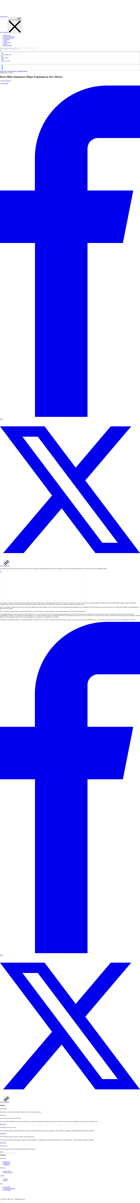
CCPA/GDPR (7, 1190)
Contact (5, 44)
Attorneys (5, 1179)
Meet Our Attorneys (8, 38)
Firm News (8, 80)
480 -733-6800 (4, 32)
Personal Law (6, 1163)
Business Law (6, 35)
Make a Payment (7, 45)
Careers (5, 41)
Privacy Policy (7, 1187)
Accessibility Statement (9, 1188)
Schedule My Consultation (7, 71)
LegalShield (6, 39)
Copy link (6, 565)
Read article (3, 1124)
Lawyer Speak (7, 42)
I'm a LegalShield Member (21, 71)
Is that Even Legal (8, 1172)
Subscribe (3, 1155)
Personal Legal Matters (9, 36)
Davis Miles (5, 83)
